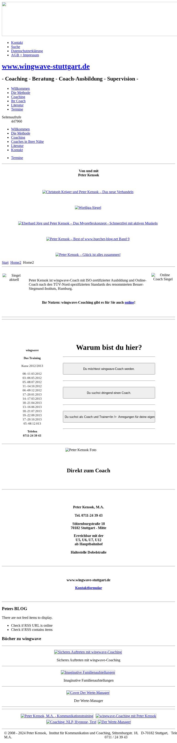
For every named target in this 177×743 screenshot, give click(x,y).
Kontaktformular (88, 588)
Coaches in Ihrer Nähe (27, 142)
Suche (15, 47)
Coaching (18, 97)
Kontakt (17, 43)
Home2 (15, 262)
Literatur (17, 105)
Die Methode (20, 93)
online (129, 302)
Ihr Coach (18, 101)
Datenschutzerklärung (27, 51)
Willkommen (20, 88)
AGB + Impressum (25, 55)
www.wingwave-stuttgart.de (46, 66)
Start (5, 262)
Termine (17, 109)
